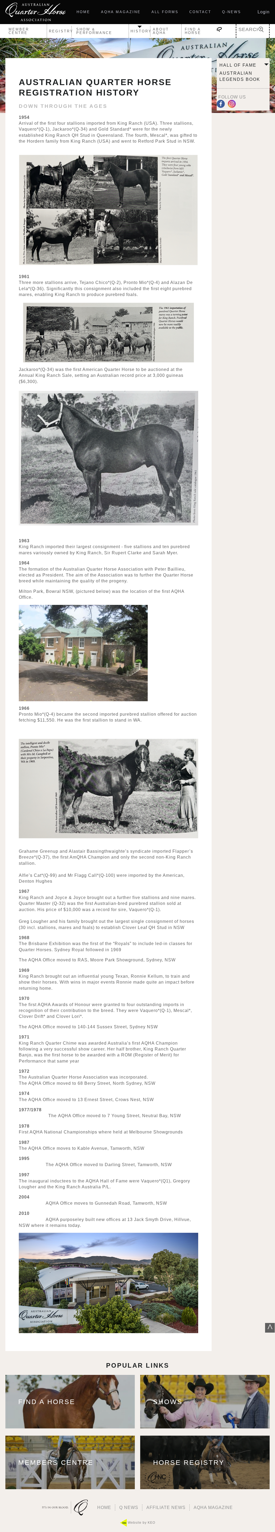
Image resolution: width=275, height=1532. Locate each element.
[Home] (35, 12)
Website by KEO (141, 1523)
